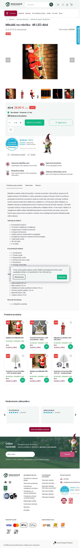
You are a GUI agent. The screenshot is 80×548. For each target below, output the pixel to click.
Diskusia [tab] (37, 185)
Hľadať (50, 5)
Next (74, 414)
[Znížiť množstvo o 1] (9, 123)
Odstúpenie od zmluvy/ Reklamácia (29, 492)
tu (50, 272)
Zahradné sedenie (47, 480)
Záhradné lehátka (47, 491)
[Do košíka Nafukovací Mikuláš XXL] (21, 346)
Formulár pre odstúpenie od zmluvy (30, 487)
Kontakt (65, 479)
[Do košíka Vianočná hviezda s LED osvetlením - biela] (45, 346)
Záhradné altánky (47, 494)
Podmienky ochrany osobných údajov (29, 497)
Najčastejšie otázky (29, 501)
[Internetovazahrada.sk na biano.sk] (70, 501)
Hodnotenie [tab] (28, 185)
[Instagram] (9, 482)
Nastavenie (18, 277)
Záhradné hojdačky (47, 497)
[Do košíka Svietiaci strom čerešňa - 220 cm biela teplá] (21, 380)
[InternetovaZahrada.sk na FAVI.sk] (63, 501)
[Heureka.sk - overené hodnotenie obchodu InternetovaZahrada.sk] (21, 144)
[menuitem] (10, 13)
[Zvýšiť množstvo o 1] (20, 123)
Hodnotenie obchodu (30, 504)
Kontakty (57, 5)
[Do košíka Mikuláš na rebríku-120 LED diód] (69, 346)
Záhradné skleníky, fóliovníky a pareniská (48, 487)
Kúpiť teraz (61, 123)
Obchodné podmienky (30, 483)
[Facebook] (5, 482)
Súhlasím (61, 277)
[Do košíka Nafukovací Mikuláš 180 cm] (45, 380)
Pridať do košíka (33, 122)
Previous (3, 414)
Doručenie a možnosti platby (30, 479)
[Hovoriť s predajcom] (16, 154)
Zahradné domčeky (47, 483)
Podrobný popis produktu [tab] (14, 185)
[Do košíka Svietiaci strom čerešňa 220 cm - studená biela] (69, 380)
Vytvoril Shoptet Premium (64, 543)
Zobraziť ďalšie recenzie (39, 429)
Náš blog (26, 507)
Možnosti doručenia (18, 116)
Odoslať (66, 454)
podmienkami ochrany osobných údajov (35, 459)
